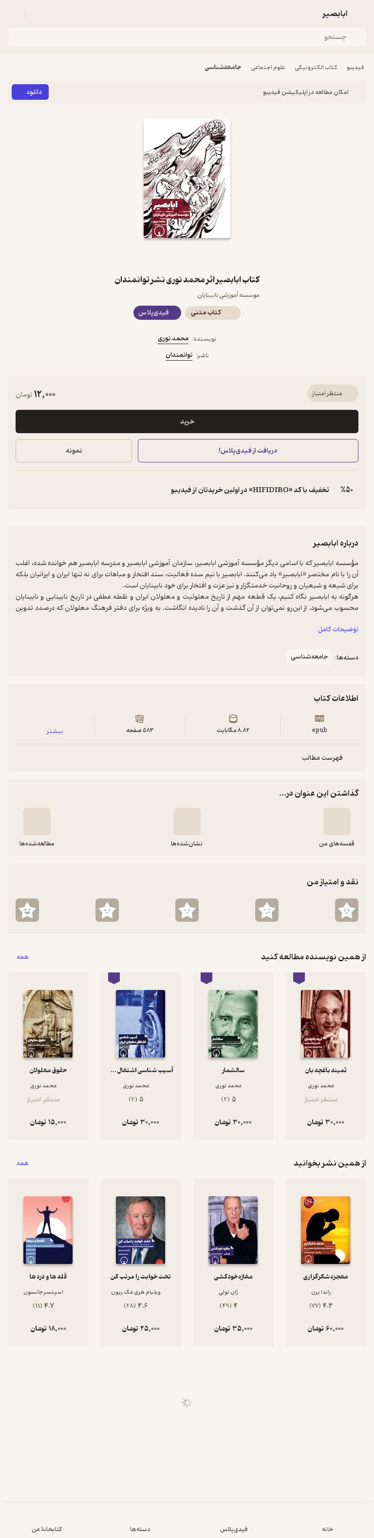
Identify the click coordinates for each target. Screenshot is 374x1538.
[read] (37, 821)
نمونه (74, 451)
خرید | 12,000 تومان (96, 1525)
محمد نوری (173, 338)
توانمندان (179, 355)
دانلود (34, 92)
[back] (360, 13)
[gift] (187, 255)
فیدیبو (355, 67)
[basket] (37, 13)
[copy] (23, 490)
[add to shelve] (337, 821)
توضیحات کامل (338, 629)
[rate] (346, 910)
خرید (187, 421)
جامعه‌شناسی (223, 67)
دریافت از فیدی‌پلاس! (248, 451)
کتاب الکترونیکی (316, 67)
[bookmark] (210, 255)
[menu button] (13, 13)
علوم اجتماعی (268, 67)
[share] (163, 255)
